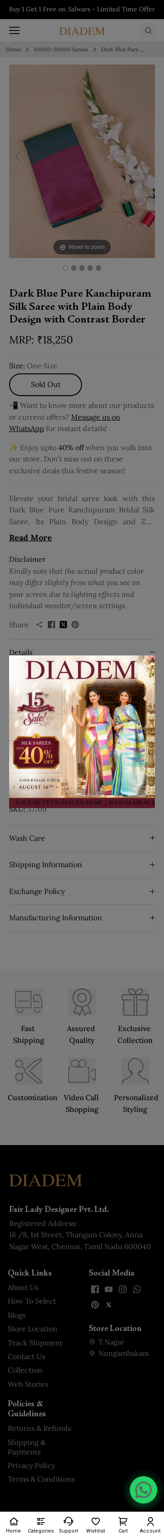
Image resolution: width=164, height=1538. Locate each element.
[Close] (142, 668)
